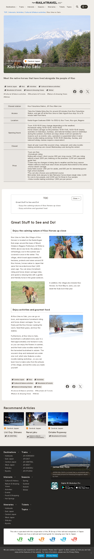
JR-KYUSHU (28, 471)
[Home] (47, 3)
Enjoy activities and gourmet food (33, 208)
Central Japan (34, 61)
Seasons (41, 7)
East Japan (9, 459)
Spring (25, 481)
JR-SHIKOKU (28, 468)
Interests (31, 7)
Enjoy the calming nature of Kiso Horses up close (40, 206)
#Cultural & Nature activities (15, 94)
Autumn (26, 487)
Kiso (23, 86)
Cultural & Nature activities (35, 12)
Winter (51, 90)
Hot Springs (9, 498)
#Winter (7, 97)
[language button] (84, 7)
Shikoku (8, 468)
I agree (40, 555)
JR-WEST (26, 465)
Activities (20, 12)
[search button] (77, 6)
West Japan (9, 465)
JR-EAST (26, 459)
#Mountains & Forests (36, 94)
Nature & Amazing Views (35, 90)
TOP (6, 12)
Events (7, 492)
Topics (69, 7)
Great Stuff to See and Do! (27, 202)
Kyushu (8, 471)
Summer (26, 484)
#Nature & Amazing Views (57, 94)
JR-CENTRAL (28, 462)
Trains (21, 7)
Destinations (11, 7)
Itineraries (52, 7)
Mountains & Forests (14, 90)
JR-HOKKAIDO (28, 456)
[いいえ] (91, 553)
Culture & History (11, 481)
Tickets (62, 7)
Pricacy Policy (52, 555)
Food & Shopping (12, 495)
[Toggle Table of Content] (76, 198)
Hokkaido (9, 456)
